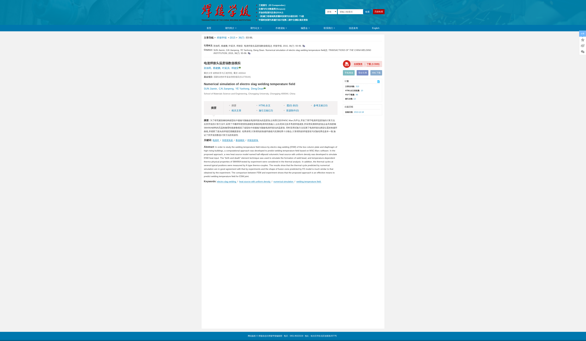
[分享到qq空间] (582, 39)
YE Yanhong (242, 88)
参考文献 (320, 105)
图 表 (292, 105)
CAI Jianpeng (226, 88)
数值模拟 (240, 140)
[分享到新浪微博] (582, 46)
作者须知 (280, 28)
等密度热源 (227, 140)
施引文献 (266, 110)
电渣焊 (216, 140)
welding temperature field (308, 181)
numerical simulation (283, 181)
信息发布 (353, 28)
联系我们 (328, 28)
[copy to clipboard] (249, 53)
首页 (209, 28)
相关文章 (236, 110)
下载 (373, 64)
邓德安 (235, 68)
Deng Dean (257, 88)
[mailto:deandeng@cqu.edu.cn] (240, 67)
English (375, 28)
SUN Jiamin (210, 88)
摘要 (234, 105)
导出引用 (362, 73)
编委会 (304, 28)
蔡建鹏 (216, 68)
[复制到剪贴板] (304, 46)
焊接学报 (222, 37)
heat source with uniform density (255, 181)
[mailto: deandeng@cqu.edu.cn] (265, 88)
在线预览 (358, 64)
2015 (232, 37)
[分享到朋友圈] (582, 52)
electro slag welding (227, 181)
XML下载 (376, 73)
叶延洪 (226, 68)
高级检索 (378, 11)
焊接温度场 (253, 140)
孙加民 (207, 68)
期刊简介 (229, 28)
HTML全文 (264, 105)
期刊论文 (255, 28)
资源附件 (292, 110)
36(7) (242, 37)
